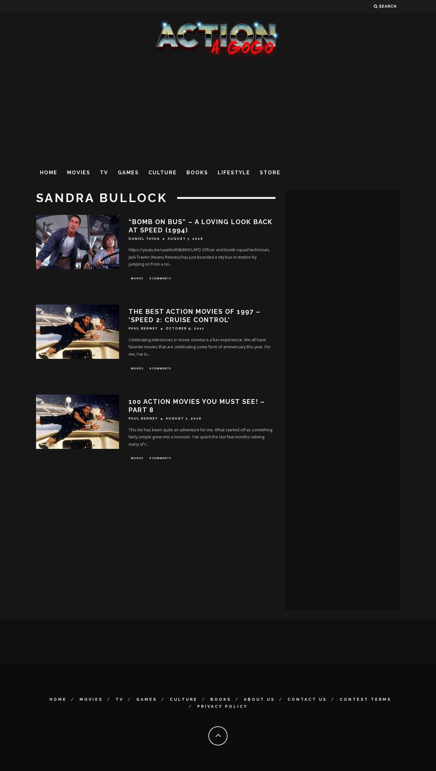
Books (197, 173)
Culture (162, 173)
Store (270, 173)
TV (104, 173)
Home (48, 173)
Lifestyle (234, 173)
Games (128, 173)
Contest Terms (365, 699)
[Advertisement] (218, 111)
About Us (259, 699)
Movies (78, 173)
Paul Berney (143, 328)
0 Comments (160, 278)
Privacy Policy (222, 706)
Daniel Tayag (144, 238)
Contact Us (307, 699)
